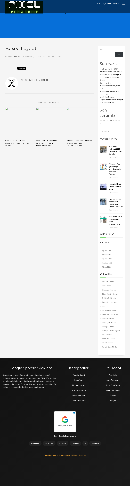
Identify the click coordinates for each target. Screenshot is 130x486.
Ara (101, 50)
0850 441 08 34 (113, 4)
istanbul (105, 306)
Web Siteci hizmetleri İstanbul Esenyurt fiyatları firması (46, 143)
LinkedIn (75, 443)
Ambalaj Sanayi (108, 282)
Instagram (49, 443)
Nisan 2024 (106, 255)
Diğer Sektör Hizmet (109, 294)
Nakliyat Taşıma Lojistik (111, 330)
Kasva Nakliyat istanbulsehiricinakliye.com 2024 (110, 86)
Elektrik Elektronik (109, 298)
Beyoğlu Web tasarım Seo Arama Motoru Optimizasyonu (79, 143)
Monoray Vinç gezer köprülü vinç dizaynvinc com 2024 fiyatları (110, 77)
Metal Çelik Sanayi (109, 322)
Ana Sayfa (113, 375)
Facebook (35, 443)
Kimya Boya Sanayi (109, 310)
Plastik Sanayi (107, 343)
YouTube (62, 443)
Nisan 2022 (106, 267)
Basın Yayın (106, 286)
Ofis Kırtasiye (107, 335)
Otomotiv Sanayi (108, 339)
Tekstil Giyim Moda (109, 347)
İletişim (113, 400)
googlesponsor (14, 57)
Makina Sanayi (108, 318)
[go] (119, 131)
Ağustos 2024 (107, 250)
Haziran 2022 (107, 263)
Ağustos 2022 (107, 259)
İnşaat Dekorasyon (109, 302)
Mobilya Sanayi (108, 326)
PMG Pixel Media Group (54, 455)
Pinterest (95, 443)
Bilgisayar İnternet (109, 290)
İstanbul (113, 395)
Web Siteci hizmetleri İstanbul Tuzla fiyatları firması (17, 143)
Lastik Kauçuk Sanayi (110, 314)
